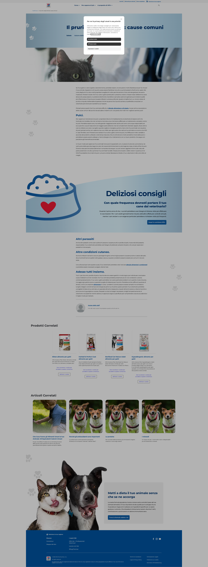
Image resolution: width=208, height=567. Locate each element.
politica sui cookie (95, 34)
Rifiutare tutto (92, 44)
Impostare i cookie (93, 48)
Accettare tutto (92, 39)
